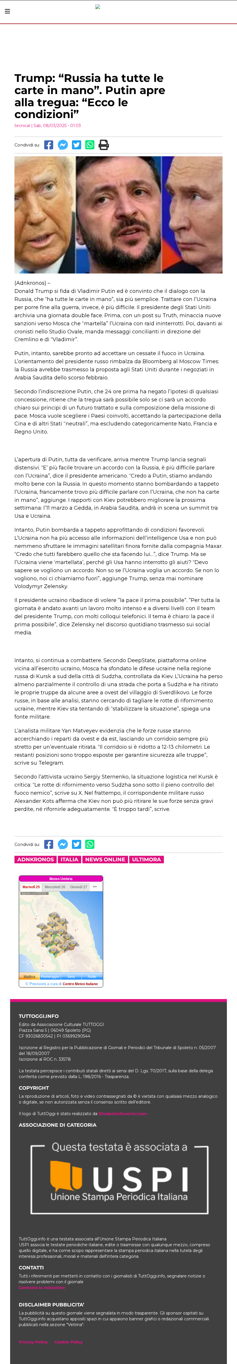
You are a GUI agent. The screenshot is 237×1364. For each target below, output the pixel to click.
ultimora (146, 859)
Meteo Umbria (61, 879)
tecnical (22, 125)
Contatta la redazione (42, 1287)
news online (105, 859)
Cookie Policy (69, 1342)
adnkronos (35, 859)
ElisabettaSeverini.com (123, 1113)
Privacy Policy (33, 1342)
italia (69, 859)
